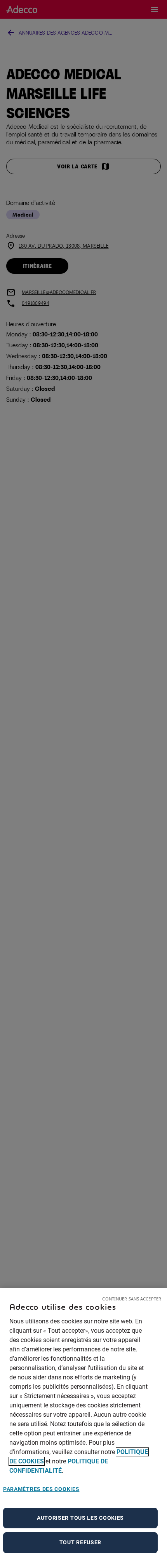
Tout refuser (80, 1542)
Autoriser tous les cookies (80, 1518)
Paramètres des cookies (41, 1489)
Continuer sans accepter (131, 1299)
